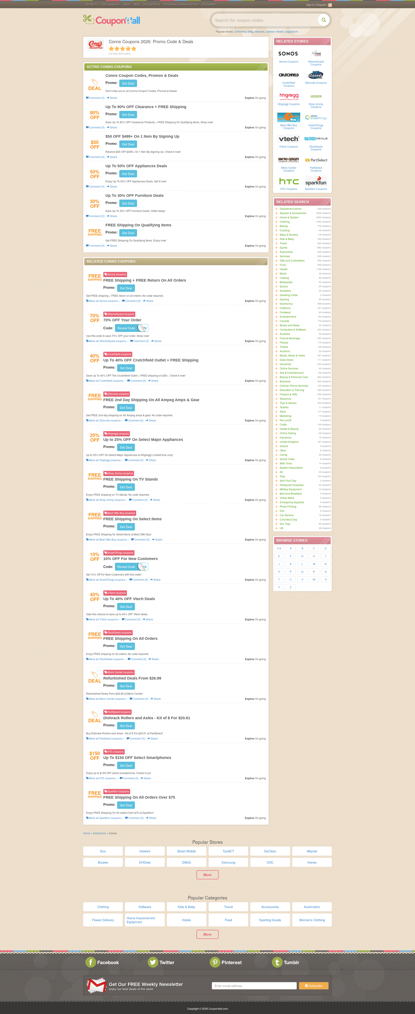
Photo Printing (288, 506)
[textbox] (254, 985)
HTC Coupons (288, 189)
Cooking (285, 230)
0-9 (279, 548)
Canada (284, 321)
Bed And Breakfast (291, 493)
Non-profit (285, 420)
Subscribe (315, 986)
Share (113, 97)
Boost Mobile (186, 851)
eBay (250, 31)
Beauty (284, 226)
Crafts (283, 424)
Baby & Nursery (289, 234)
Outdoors (285, 308)
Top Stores (91, 4)
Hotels (186, 920)
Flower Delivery (103, 920)
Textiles (284, 407)
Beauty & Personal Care (294, 377)
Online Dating (288, 433)
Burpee (103, 862)
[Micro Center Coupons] (288, 159)
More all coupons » (104, 301)
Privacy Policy (152, 4)
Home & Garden (289, 217)
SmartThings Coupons (315, 126)
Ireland (284, 446)
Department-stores (291, 208)
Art (281, 472)
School (284, 286)
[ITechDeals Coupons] (316, 138)
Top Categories (111, 4)
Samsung (228, 862)
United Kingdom (289, 441)
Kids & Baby (287, 239)
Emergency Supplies (292, 502)
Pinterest (232, 962)
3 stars (122, 48)
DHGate (145, 862)
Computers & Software (293, 329)
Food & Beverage (290, 338)
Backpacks (286, 282)
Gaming (284, 299)
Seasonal (285, 398)
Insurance (285, 437)
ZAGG (186, 862)
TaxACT (228, 851)
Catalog (284, 277)
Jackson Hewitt (274, 31)
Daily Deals (286, 359)
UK (281, 528)
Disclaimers (209, 4)
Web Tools (286, 463)
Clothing (285, 221)
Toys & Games (288, 403)
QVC (270, 862)
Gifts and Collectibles (292, 260)
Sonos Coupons (288, 61)
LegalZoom (291, 31)
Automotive (286, 252)
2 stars (117, 48)
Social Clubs (287, 459)
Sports (283, 247)
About (126, 4)
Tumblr (291, 962)
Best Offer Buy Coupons (288, 126)
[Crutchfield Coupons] (288, 74)
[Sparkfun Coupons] (316, 180)
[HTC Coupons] (288, 180)
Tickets (284, 347)
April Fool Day (288, 480)
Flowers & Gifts (288, 394)
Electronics (286, 303)
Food (283, 265)
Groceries (285, 364)
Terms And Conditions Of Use (181, 4)
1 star (111, 48)
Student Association (291, 467)
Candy (283, 454)
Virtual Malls (287, 498)
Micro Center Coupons (288, 169)
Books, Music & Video (292, 355)
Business (285, 381)
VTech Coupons (288, 146)
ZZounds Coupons (316, 82)
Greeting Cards (289, 295)
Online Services (289, 368)
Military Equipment (291, 489)
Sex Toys (285, 523)
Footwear (285, 312)
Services (285, 256)
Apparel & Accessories (293, 213)
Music (283, 273)
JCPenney (240, 31)
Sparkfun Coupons (316, 189)
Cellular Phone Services (294, 385)
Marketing (285, 416)
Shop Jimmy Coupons (316, 105)
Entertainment (288, 316)
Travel (283, 243)
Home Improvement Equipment (141, 920)
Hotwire (144, 851)
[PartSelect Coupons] (316, 159)
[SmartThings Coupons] (316, 117)
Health (283, 269)
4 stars (128, 48)
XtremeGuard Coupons (316, 63)
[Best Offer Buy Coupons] (288, 117)
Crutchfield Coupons (288, 84)
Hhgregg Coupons (289, 104)
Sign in (310, 4)
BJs (103, 851)
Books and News (290, 325)
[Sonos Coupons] (288, 53)
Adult (283, 411)
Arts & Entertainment (292, 372)
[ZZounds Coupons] (316, 74)
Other (283, 450)
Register (321, 4)
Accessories (270, 906)
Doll (282, 511)
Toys (282, 476)
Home (86, 833)
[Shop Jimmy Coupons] (316, 95)
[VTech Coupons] (288, 138)
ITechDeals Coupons (315, 148)
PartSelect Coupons (316, 169)
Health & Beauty (289, 429)
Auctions (285, 351)
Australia (285, 334)
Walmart (259, 31)
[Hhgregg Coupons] (288, 95)
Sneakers (285, 290)
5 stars (133, 48)
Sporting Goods (270, 920)
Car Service (287, 515)
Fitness (284, 342)
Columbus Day (288, 519)
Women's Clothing (312, 920)
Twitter (167, 962)
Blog (137, 4)
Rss (330, 5)
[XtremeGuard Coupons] (316, 53)
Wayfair (312, 851)
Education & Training (292, 390)
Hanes (312, 862)
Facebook (108, 962)
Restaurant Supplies (292, 485)
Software (145, 906)
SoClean (270, 851)
